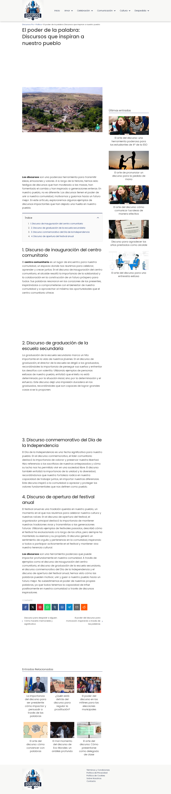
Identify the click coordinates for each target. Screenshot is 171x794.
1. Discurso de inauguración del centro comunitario (56, 223)
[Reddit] (84, 607)
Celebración (83, 10)
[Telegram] (69, 607)
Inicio (57, 10)
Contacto (91, 781)
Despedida (140, 10)
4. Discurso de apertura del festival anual (52, 236)
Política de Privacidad (97, 772)
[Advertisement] (62, 65)
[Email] (77, 607)
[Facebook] (25, 607)
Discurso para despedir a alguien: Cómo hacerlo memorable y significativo (40, 620)
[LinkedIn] (62, 607)
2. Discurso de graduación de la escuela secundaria (58, 227)
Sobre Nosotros (94, 778)
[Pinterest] (40, 607)
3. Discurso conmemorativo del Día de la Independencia (60, 232)
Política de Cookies (96, 775)
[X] (33, 607)
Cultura (123, 10)
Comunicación (105, 10)
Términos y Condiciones (98, 770)
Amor (67, 10)
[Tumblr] (55, 607)
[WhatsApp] (47, 607)
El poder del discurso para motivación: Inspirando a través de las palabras (83, 620)
